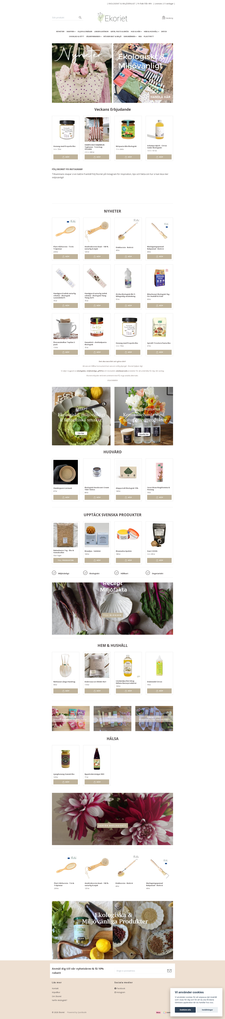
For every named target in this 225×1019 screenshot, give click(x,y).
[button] (167, 875)
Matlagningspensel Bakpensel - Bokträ (155, 247)
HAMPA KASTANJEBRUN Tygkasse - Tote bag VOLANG (94, 147)
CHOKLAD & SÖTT (76, 36)
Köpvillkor (56, 992)
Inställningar (207, 1010)
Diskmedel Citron (154, 682)
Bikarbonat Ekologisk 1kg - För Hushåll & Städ (158, 295)
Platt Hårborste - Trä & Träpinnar (63, 247)
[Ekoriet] (112, 17)
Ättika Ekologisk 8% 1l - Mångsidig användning (126, 295)
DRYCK (164, 31)
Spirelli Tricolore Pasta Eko (159, 343)
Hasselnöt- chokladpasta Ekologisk (96, 343)
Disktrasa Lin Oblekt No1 (95, 682)
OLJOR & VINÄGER (85, 31)
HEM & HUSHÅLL (151, 31)
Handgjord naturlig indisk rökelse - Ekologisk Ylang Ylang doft (96, 295)
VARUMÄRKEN (129, 36)
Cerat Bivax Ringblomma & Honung (158, 488)
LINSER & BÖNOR (101, 31)
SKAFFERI (70, 31)
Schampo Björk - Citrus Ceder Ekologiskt (157, 146)
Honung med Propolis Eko (64, 146)
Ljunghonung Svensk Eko (63, 774)
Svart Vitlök (152, 551)
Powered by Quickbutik (76, 1012)
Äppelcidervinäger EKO (94, 774)
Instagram (120, 992)
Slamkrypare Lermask (62, 488)
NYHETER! (60, 31)
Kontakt (55, 988)
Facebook (120, 988)
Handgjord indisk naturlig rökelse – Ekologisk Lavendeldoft (64, 295)
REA (140, 36)
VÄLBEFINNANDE (93, 36)
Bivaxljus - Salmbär (93, 551)
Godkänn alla (185, 1010)
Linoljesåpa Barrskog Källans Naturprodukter (126, 682)
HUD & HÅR (135, 31)
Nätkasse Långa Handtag (64, 682)
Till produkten (66, 560)
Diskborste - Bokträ (124, 247)
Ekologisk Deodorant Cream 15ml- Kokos (97, 488)
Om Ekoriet (56, 996)
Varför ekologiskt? (112, 825)
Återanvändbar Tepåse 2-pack (64, 343)
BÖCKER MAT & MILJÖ (112, 36)
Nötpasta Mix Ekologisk (126, 146)
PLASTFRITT (149, 36)
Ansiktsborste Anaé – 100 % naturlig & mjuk (96, 247)
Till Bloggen (112, 615)
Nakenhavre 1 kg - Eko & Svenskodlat (63, 551)
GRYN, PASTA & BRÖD (120, 31)
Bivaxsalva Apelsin (124, 551)
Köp (67, 157)
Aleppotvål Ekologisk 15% (127, 488)
